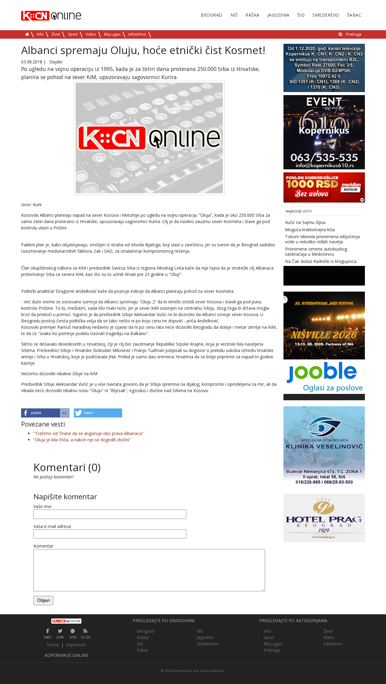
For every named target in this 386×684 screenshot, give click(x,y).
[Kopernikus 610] (324, 132)
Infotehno (137, 34)
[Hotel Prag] (324, 517)
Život (56, 34)
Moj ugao (112, 34)
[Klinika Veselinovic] (324, 446)
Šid (301, 15)
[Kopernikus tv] (324, 67)
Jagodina (278, 15)
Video (91, 34)
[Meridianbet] (324, 187)
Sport (73, 34)
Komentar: (43, 546)
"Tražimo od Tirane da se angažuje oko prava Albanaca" (88, 433)
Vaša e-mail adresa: (52, 526)
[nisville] (324, 325)
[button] (45, 412)
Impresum (76, 644)
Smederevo (325, 15)
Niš (234, 15)
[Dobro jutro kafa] (324, 275)
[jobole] (324, 376)
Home (53, 644)
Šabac (354, 15)
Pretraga (353, 34)
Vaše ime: (42, 506)
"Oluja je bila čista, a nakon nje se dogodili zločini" (82, 440)
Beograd (212, 15)
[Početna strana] (66, 621)
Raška (252, 15)
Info (40, 34)
